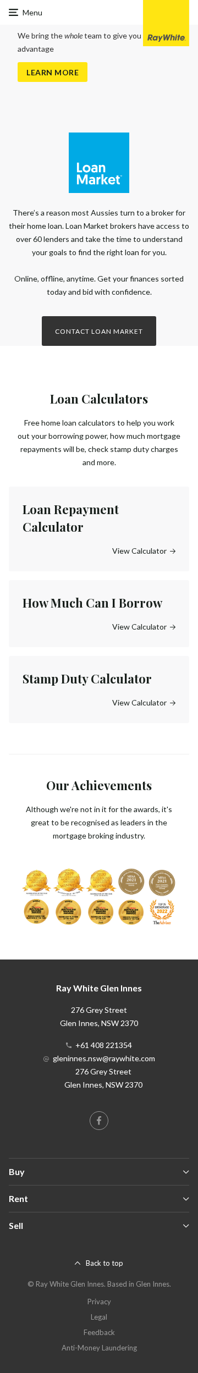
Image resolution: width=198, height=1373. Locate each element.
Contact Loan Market (99, 331)
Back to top (104, 1263)
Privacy (99, 1301)
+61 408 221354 (103, 1045)
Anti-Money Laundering (99, 1347)
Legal (99, 1317)
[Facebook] (99, 1120)
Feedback (99, 1332)
